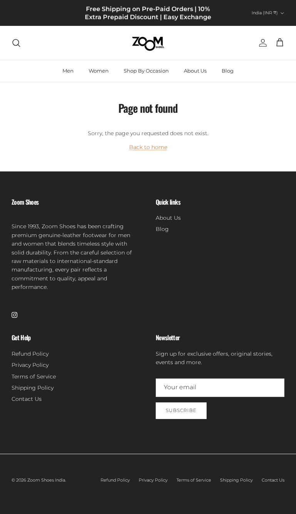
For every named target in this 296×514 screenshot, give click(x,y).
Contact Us (27, 398)
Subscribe (181, 410)
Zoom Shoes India (46, 480)
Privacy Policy (30, 364)
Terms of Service (34, 376)
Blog (228, 71)
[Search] (16, 42)
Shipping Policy (33, 387)
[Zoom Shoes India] (148, 43)
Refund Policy (30, 353)
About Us (195, 71)
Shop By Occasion (146, 71)
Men (68, 71)
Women (99, 71)
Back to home (148, 147)
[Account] (261, 42)
